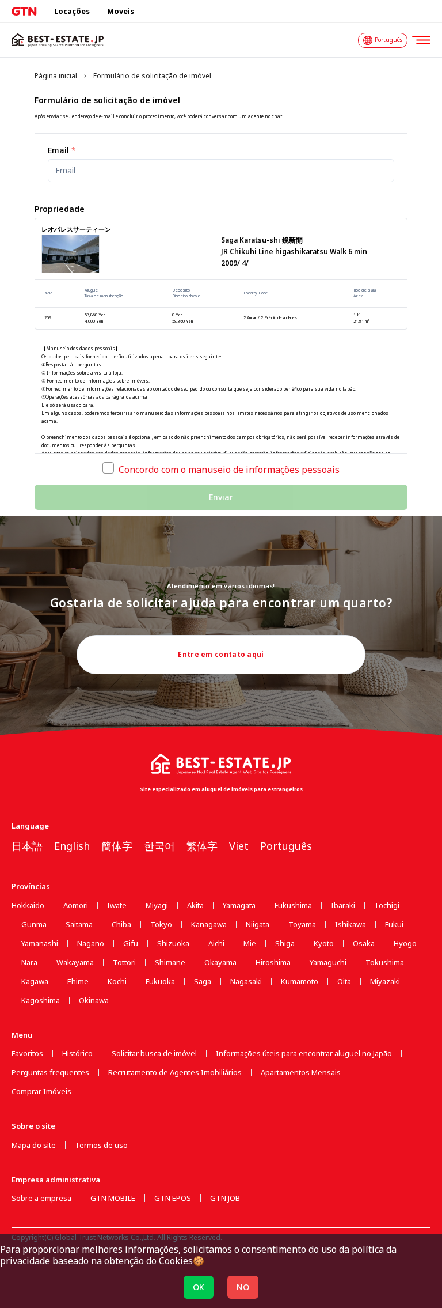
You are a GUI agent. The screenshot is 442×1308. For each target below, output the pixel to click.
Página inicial (56, 76)
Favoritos (27, 1053)
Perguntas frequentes (50, 1072)
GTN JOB (225, 1198)
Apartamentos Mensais (301, 1072)
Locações (72, 11)
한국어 (159, 846)
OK (198, 1286)
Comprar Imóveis (41, 1091)
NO (243, 1286)
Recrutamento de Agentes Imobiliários (175, 1072)
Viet (239, 846)
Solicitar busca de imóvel (154, 1053)
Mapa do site (34, 1145)
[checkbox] (108, 468)
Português (286, 846)
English (72, 846)
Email (62, 150)
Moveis (120, 11)
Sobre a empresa (41, 1198)
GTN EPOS (172, 1198)
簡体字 (116, 846)
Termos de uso (101, 1145)
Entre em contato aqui (221, 654)
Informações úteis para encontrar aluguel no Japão (304, 1053)
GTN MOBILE (112, 1198)
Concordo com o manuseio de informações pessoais (229, 469)
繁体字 (202, 846)
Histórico (77, 1053)
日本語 (27, 846)
